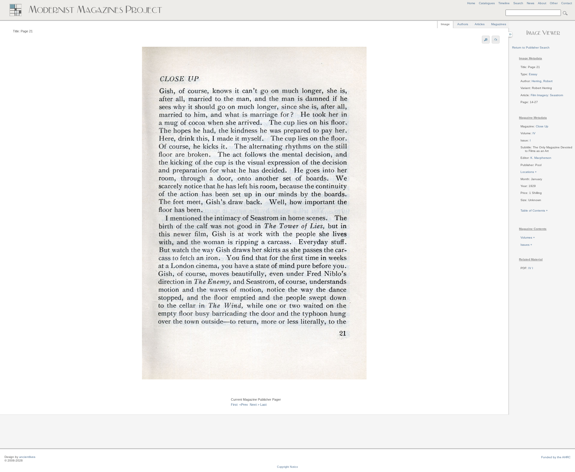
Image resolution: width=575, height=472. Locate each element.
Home (471, 3)
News (530, 3)
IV (533, 133)
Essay (533, 74)
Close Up (542, 126)
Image (445, 24)
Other (554, 3)
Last (263, 404)
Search (518, 3)
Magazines (498, 24)
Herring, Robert (542, 81)
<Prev (243, 404)
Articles (480, 24)
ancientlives (27, 457)
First (234, 404)
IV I (530, 268)
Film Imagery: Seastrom (547, 95)
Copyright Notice (287, 466)
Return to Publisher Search (531, 47)
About (542, 3)
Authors (462, 24)
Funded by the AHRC (556, 457)
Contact (566, 3)
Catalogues (487, 3)
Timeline (504, 3)
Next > (254, 404)
